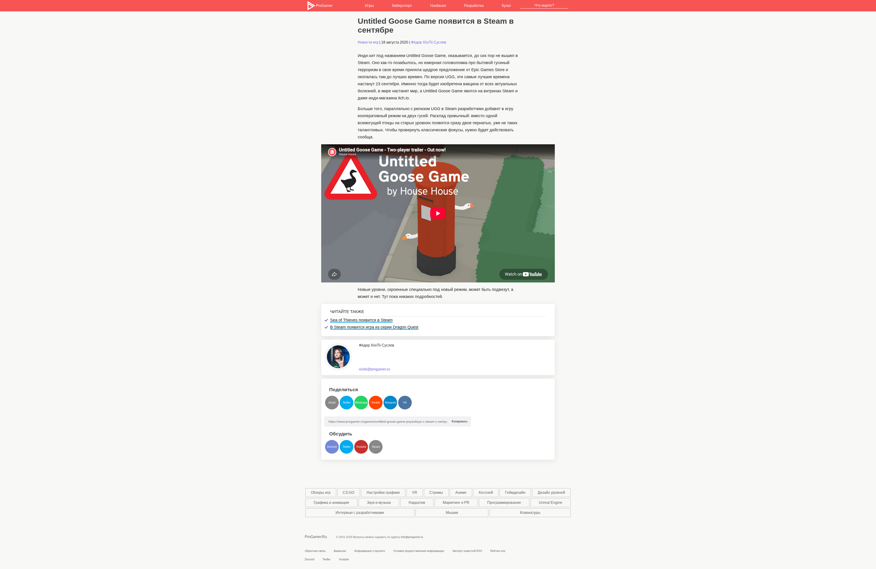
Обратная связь (315, 551)
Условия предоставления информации (418, 551)
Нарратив (417, 502)
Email (332, 402)
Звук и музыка (379, 502)
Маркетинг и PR (456, 502)
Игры (369, 6)
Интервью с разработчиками (360, 513)
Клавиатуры (530, 513)
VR (414, 492)
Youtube (361, 446)
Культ (506, 6)
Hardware (438, 6)
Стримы (436, 492)
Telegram (390, 402)
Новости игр (368, 42)
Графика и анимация (331, 502)
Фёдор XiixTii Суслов (428, 42)
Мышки (452, 513)
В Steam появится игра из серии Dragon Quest (374, 327)
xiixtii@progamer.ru (374, 369)
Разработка (474, 6)
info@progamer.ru (412, 537)
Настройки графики (383, 492)
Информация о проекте (369, 551)
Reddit (376, 402)
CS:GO (348, 492)
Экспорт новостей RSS (467, 551)
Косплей (486, 492)
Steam (376, 446)
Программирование (504, 502)
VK (405, 402)
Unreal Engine (550, 502)
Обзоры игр (321, 492)
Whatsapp (361, 402)
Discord (332, 446)
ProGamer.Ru (316, 537)
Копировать (459, 420)
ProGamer (324, 6)
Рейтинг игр (497, 551)
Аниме (461, 492)
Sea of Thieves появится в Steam (361, 320)
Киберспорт (402, 6)
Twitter (347, 402)
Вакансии (340, 551)
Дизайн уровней (551, 492)
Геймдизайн (515, 492)
